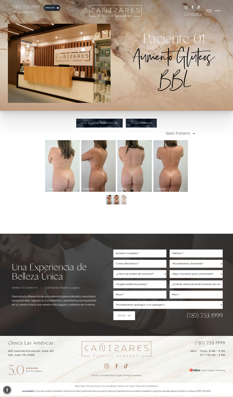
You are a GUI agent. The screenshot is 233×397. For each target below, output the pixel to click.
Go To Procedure (141, 123)
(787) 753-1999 (26, 7)
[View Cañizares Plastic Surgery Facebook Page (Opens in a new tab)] (192, 8)
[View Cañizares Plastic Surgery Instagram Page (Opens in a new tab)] (186, 8)
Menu (218, 11)
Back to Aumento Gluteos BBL (99, 123)
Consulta (193, 14)
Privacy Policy (93, 386)
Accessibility (109, 386)
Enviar (121, 315)
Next (178, 134)
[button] (209, 10)
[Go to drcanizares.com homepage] (115, 11)
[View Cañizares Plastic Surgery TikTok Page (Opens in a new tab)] (199, 8)
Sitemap (80, 386)
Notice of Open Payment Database (138, 386)
